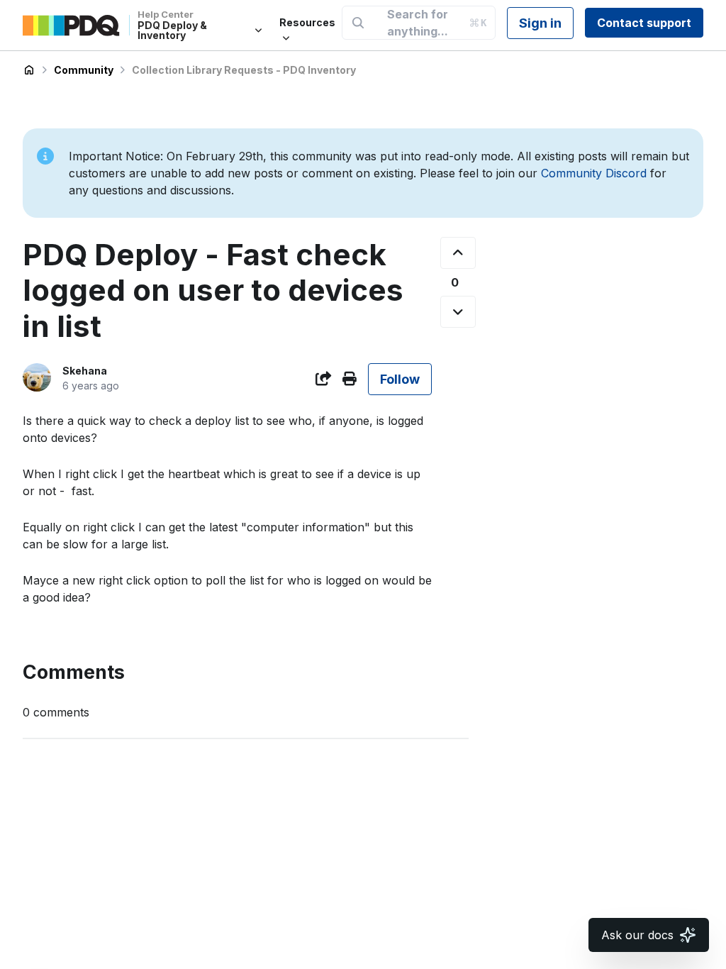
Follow (400, 379)
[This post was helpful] (458, 253)
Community (83, 70)
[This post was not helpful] (458, 312)
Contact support (644, 23)
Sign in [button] (540, 23)
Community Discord (594, 173)
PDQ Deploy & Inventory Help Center (29, 70)
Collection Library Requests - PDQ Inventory (244, 70)
